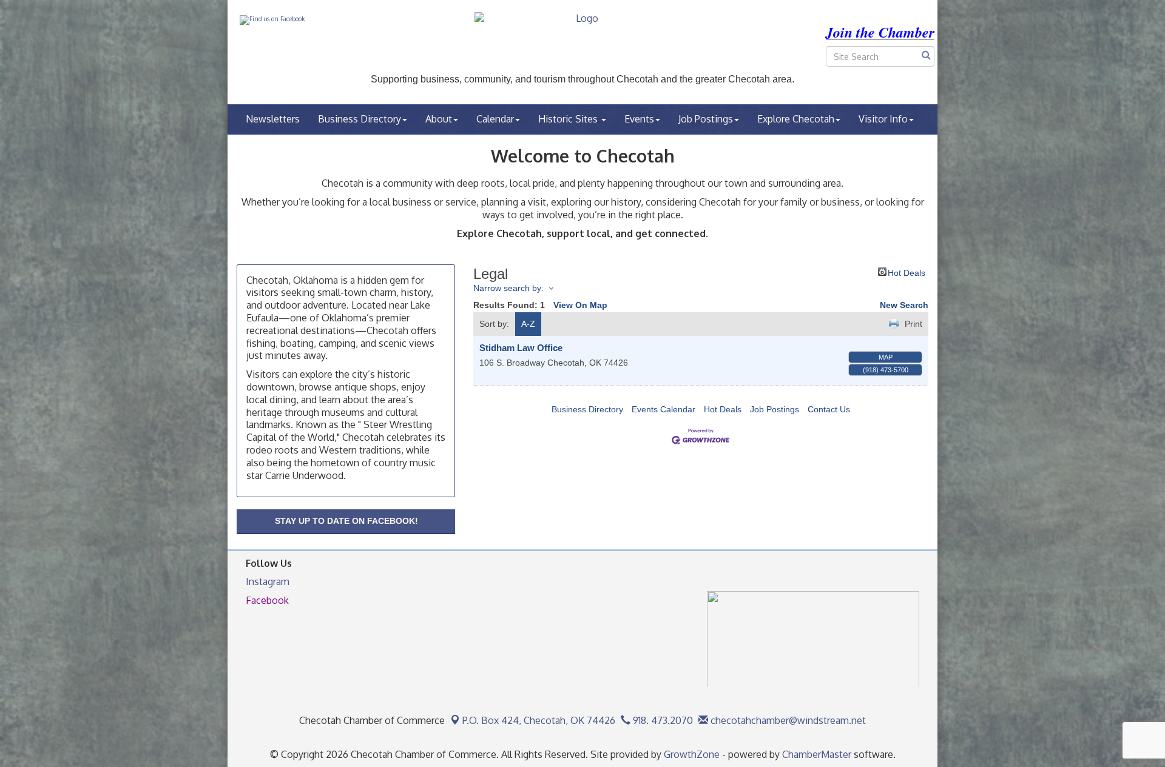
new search (904, 305)
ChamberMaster (816, 754)
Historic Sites (569, 119)
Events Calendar (663, 409)
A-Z (528, 324)
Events (639, 119)
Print (913, 324)
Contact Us (829, 409)
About (438, 119)
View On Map (580, 305)
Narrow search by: (508, 288)
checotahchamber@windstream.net (787, 720)
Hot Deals (906, 272)
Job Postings (705, 119)
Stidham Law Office (520, 348)
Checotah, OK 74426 (538, 720)
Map (886, 357)
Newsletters (273, 119)
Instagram (267, 581)
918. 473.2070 (661, 720)
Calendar (495, 119)
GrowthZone (692, 754)
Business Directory (359, 119)
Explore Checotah (795, 119)
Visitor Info (883, 119)
